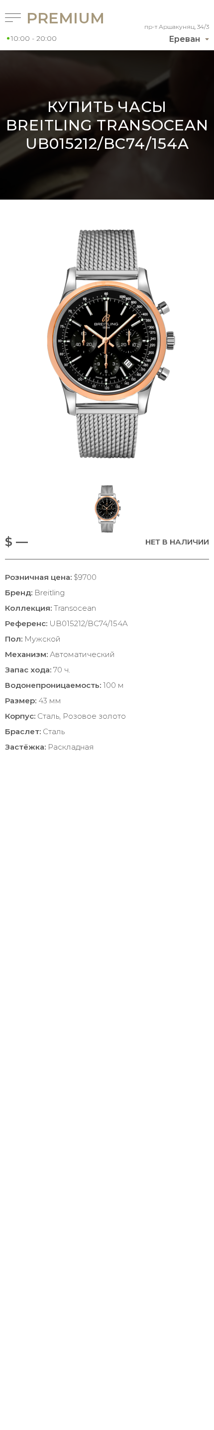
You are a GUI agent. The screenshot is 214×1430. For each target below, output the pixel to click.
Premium (53, 18)
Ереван (184, 39)
